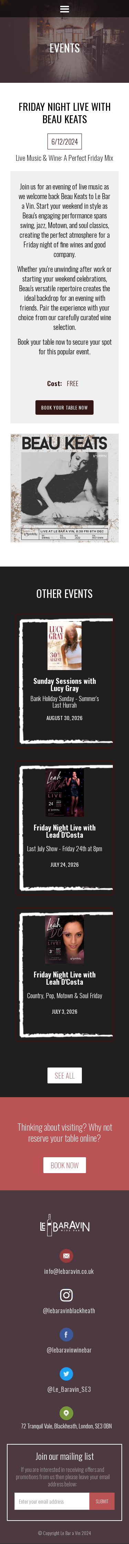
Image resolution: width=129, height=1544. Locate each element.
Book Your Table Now (64, 407)
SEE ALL (65, 1075)
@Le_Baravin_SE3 (69, 1389)
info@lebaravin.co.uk (69, 1271)
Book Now (65, 1165)
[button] (64, 8)
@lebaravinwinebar (69, 1349)
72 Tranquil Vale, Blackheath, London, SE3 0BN (66, 1426)
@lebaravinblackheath (69, 1310)
